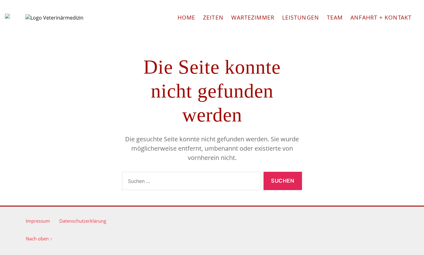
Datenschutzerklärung (82, 221)
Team (335, 17)
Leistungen (300, 17)
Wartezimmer (252, 17)
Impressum (38, 221)
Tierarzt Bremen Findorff (7, 16)
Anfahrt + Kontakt (381, 17)
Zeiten (213, 17)
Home (186, 17)
